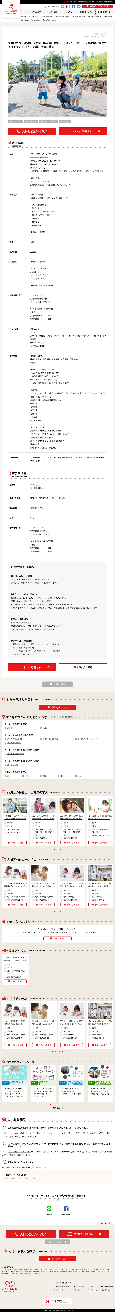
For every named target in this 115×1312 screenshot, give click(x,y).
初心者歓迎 (65, 122)
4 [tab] (59, 1051)
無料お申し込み (60, 1290)
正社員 (33, 252)
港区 (8, 776)
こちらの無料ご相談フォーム (19, 1133)
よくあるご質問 (79, 1286)
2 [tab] (57, 849)
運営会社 (77, 1290)
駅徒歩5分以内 (15, 122)
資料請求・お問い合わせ (62, 1286)
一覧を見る (56, 1108)
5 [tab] (62, 1051)
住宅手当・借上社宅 (48, 122)
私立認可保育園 (36, 508)
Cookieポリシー (107, 1290)
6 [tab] (65, 1051)
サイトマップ (93, 1290)
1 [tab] (54, 849)
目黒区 (62, 776)
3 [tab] (60, 849)
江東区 (45, 776)
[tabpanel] (14, 821)
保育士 (33, 242)
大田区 (80, 776)
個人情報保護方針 (107, 1286)
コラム (91, 1286)
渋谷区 (27, 776)
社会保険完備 (31, 122)
